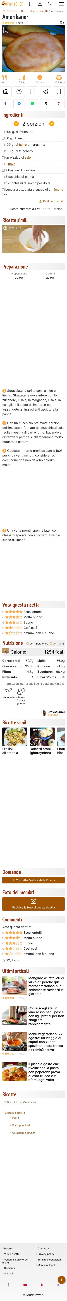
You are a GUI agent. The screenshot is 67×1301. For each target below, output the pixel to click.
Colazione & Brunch (23, 1132)
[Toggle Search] (50, 3)
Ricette (8, 1248)
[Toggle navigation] (61, 4)
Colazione (29, 1102)
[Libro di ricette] (30, 3)
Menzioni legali (46, 1265)
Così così (30, 628)
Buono (28, 622)
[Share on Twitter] (45, 103)
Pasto (15, 1117)
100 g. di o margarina (25, 145)
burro (23, 145)
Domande (10, 1268)
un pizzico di (18, 157)
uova (11, 164)
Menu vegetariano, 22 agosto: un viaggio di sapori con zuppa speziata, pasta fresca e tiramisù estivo (45, 1042)
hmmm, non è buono (38, 633)
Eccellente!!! (32, 612)
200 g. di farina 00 (19, 132)
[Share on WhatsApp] (32, 103)
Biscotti (12, 1102)
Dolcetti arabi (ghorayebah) (40, 751)
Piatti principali (21, 1125)
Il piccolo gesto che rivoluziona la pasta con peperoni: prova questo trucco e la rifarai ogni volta (44, 1072)
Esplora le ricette (15, 1112)
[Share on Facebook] (5, 103)
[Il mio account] (40, 3)
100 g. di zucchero (19, 151)
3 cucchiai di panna (19, 177)
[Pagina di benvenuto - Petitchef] (3, 11)
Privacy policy (46, 1254)
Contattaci (44, 1248)
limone (58, 189)
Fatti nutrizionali (52, 201)
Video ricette (11, 1254)
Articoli (8, 1273)
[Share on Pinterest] (59, 103)
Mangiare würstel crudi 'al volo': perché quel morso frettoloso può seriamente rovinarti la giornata (46, 986)
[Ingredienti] (5, 650)
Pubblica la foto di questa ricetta (33, 907)
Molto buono (32, 617)
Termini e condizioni (49, 1259)
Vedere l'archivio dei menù (15, 1261)
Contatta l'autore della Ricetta (35, 880)
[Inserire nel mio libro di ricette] (59, 91)
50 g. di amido (15, 138)
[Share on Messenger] (18, 103)
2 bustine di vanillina (20, 170)
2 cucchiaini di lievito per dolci (27, 183)
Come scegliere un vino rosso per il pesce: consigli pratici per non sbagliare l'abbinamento (46, 1016)
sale (28, 157)
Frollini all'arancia (10, 751)
